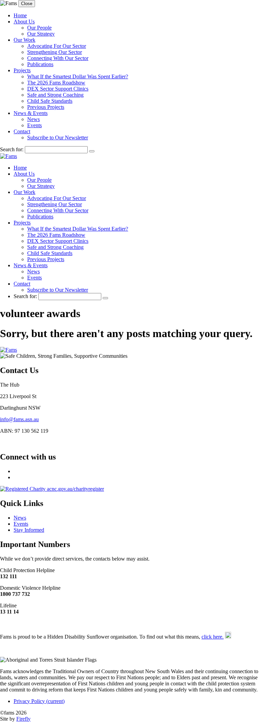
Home (20, 15)
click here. (213, 637)
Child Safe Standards (49, 101)
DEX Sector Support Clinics (57, 89)
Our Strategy (41, 34)
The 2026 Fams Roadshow (56, 82)
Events (34, 125)
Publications (40, 64)
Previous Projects (45, 107)
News (33, 119)
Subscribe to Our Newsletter (57, 137)
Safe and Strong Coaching (55, 95)
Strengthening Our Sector (54, 52)
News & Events (31, 113)
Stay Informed (29, 530)
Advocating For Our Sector (56, 46)
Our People (39, 28)
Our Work (24, 40)
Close (26, 3)
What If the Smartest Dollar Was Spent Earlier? (77, 76)
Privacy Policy (39, 701)
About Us (24, 21)
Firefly (23, 719)
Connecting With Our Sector (57, 58)
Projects (22, 70)
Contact (22, 131)
